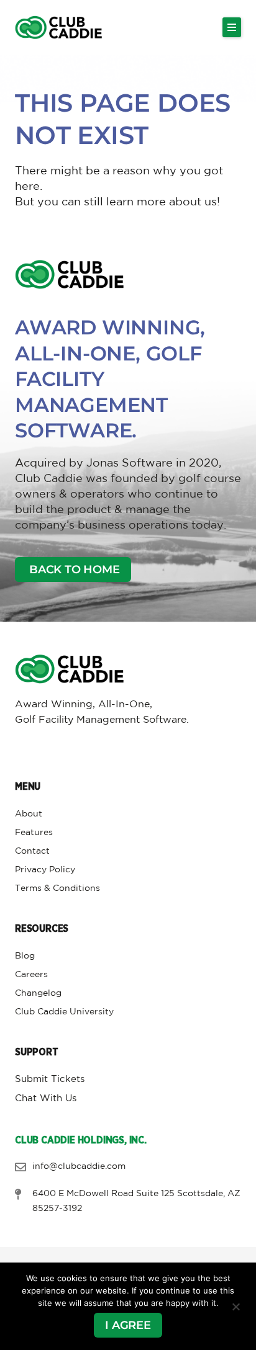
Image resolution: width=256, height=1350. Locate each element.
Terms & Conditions (57, 888)
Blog (25, 956)
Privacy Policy (45, 870)
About (28, 814)
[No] (235, 1306)
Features (34, 832)
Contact (32, 851)
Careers (31, 974)
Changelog (38, 993)
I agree (128, 1325)
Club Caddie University (64, 1012)
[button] (231, 27)
